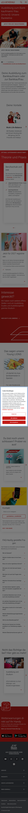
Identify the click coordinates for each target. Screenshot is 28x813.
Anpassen (14, 414)
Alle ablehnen (14, 418)
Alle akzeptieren (14, 422)
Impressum (10, 409)
